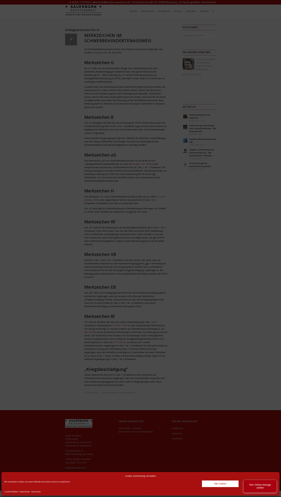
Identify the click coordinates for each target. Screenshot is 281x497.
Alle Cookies (220, 483)
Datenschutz (25, 491)
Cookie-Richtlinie (11, 491)
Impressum (36, 491)
